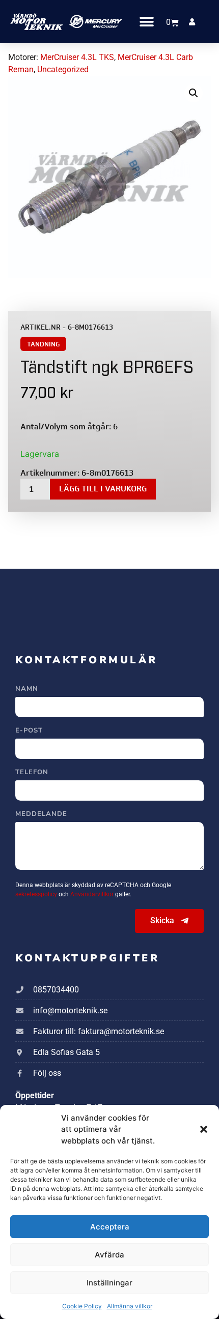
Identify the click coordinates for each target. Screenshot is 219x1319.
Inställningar (109, 1282)
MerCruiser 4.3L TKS (77, 57)
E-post (29, 731)
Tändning (43, 344)
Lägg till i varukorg (103, 488)
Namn (26, 689)
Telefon (31, 773)
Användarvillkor (92, 894)
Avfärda (109, 1254)
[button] (204, 1129)
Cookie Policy (82, 1306)
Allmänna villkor (129, 1306)
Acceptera (109, 1227)
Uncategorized (63, 69)
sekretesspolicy (37, 894)
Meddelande (41, 814)
